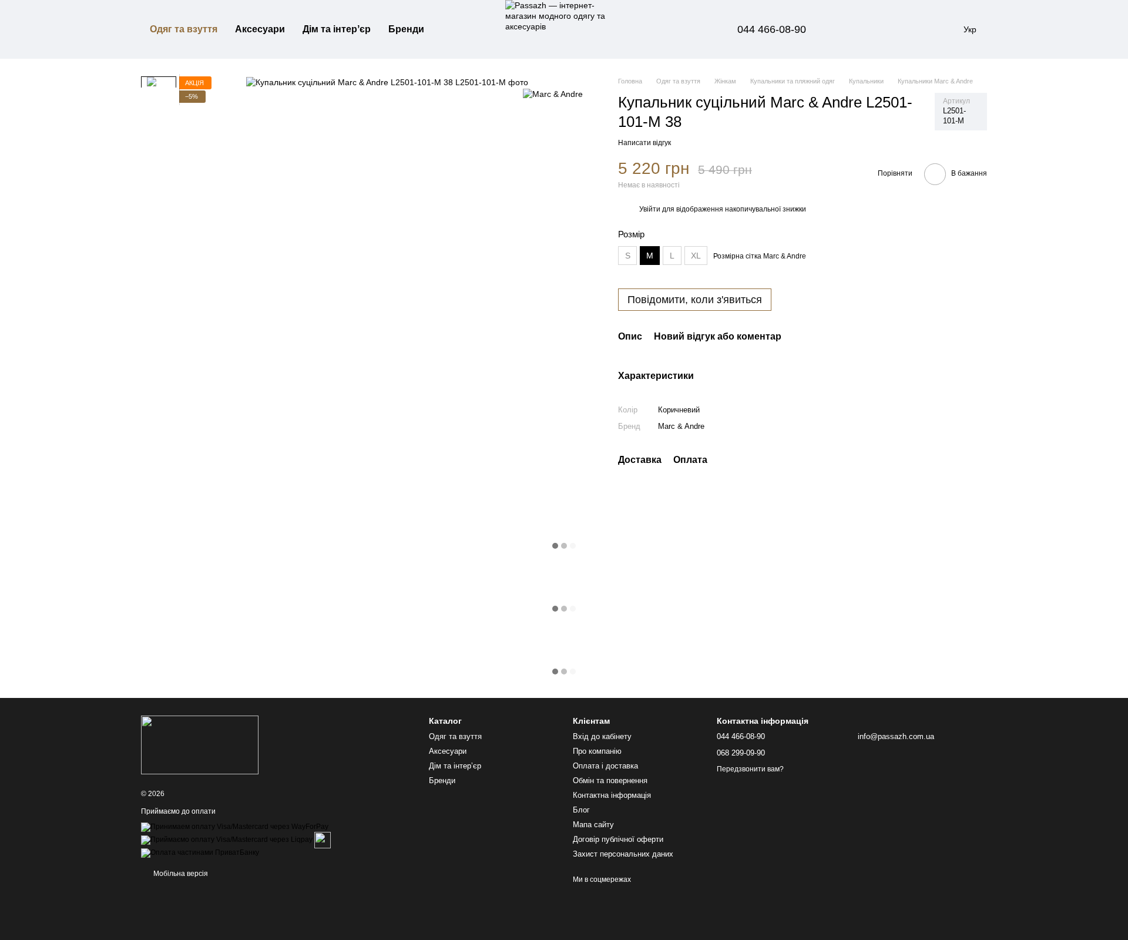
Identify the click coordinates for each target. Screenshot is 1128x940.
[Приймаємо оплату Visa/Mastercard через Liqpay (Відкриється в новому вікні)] (227, 839)
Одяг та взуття (183, 29)
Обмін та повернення (610, 780)
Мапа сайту (593, 824)
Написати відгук (644, 143)
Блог (581, 809)
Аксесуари (260, 29)
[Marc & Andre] (553, 93)
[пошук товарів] (454, 29)
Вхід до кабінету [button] (602, 736)
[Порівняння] (850, 29)
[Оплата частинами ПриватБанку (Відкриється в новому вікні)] (200, 852)
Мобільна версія (180, 874)
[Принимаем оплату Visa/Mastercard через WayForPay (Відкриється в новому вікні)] (234, 826)
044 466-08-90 (771, 29)
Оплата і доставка (605, 765)
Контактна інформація (612, 795)
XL (696, 255)
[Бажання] (881, 29)
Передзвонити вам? (750, 769)
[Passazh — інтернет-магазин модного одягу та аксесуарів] (199, 744)
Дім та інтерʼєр (337, 29)
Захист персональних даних (623, 854)
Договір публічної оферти (618, 839)
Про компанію (597, 751)
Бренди (406, 29)
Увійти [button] (649, 209)
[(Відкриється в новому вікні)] (322, 839)
